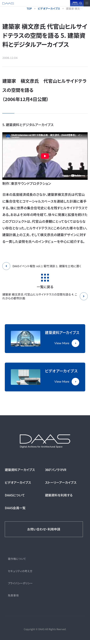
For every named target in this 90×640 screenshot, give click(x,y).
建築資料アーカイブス (20, 469)
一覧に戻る (45, 286)
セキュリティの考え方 (20, 571)
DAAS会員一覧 (15, 508)
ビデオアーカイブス (18, 482)
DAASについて (15, 495)
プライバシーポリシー (20, 583)
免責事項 (13, 595)
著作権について (17, 559)
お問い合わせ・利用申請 (43, 529)
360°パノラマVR (55, 469)
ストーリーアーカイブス (60, 482)
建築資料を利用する (59, 495)
